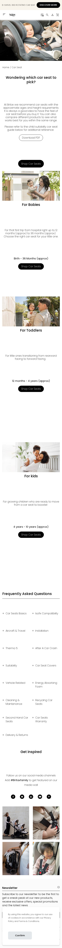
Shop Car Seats (31, 163)
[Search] (47, 15)
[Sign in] (52, 15)
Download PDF (31, 137)
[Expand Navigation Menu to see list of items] (4, 14)
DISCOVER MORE (48, 4)
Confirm (20, 935)
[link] (31, 40)
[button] (58, 15)
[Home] (12, 14)
